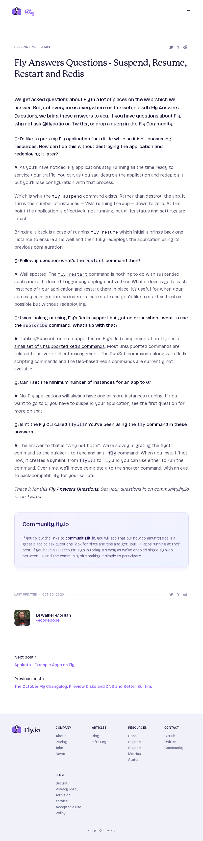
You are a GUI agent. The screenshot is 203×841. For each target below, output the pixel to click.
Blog (95, 736)
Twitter (34, 496)
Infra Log (99, 742)
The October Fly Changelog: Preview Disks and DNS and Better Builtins (83, 686)
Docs (132, 736)
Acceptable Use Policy (68, 810)
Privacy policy (67, 789)
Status (133, 760)
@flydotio (53, 124)
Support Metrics (135, 751)
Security (63, 783)
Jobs (59, 748)
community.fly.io (80, 538)
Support (135, 742)
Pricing (61, 742)
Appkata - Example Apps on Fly (44, 664)
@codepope (48, 620)
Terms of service (63, 798)
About (61, 736)
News (60, 754)
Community (173, 748)
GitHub (169, 736)
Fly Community (155, 124)
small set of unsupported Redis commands (59, 346)
